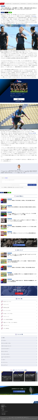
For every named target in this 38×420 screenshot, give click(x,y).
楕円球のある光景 (6, 307)
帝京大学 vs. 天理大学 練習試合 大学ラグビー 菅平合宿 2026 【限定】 (18, 375)
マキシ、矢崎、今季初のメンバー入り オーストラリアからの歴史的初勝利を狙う (21, 233)
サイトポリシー (4, 412)
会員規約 (3, 409)
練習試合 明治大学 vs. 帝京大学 (29, 376)
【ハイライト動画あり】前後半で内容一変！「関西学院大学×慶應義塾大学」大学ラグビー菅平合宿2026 (21, 281)
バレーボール (29, 3)
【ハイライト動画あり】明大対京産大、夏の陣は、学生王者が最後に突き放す (21, 267)
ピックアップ (5, 365)
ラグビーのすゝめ (6, 325)
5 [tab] (19, 101)
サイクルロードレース (16, 3)
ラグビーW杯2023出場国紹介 (8, 319)
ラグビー (2, 3)
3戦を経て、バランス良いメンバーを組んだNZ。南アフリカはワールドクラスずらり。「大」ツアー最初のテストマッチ (21, 255)
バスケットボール (6, 354)
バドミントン (5, 362)
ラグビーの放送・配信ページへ (19, 391)
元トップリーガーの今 (6, 310)
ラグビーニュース (6, 316)
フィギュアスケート (6, 356)
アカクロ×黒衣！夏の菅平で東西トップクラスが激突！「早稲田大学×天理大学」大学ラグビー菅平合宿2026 (21, 261)
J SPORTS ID (3, 405)
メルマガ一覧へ (19, 293)
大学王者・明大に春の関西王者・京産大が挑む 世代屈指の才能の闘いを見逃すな (21, 206)
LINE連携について (3, 406)
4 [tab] (18, 101)
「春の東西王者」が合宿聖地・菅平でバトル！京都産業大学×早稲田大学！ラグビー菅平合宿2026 (21, 274)
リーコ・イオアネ (32, 133)
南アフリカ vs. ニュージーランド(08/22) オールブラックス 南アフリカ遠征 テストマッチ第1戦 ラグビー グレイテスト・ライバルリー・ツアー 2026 (7, 377)
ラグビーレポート (6, 304)
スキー (4, 359)
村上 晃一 (9, 10)
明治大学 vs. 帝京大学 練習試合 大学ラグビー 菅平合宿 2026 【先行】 (30, 375)
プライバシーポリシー (5, 411)
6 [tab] (20, 101)
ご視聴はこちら (19, 97)
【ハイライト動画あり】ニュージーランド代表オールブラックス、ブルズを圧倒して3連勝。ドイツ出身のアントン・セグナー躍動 (21, 214)
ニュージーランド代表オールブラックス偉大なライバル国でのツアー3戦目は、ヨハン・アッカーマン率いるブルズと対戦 (21, 220)
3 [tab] (17, 101)
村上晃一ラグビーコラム (7, 301)
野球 (3, 337)
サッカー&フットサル (8, 3)
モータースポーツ (23, 3)
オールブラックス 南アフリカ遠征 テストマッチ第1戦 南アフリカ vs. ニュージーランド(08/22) (6, 379)
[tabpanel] (19, 91)
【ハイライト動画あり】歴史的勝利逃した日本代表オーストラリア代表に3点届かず (21, 227)
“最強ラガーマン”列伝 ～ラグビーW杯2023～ (10, 322)
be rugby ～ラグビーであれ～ (8, 313)
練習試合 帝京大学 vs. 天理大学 (18, 376)
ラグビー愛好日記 (6, 328)
